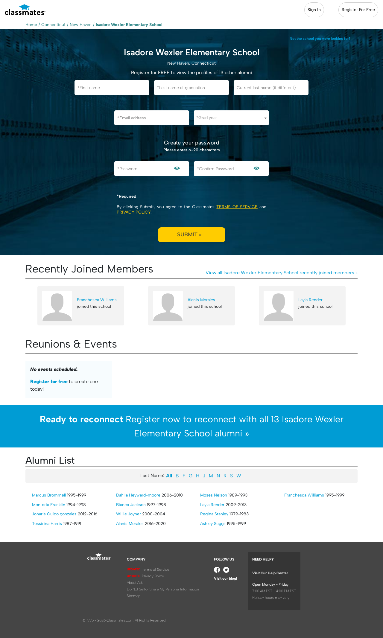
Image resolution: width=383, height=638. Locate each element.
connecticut (53, 24)
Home (31, 24)
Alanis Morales (201, 299)
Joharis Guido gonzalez (54, 514)
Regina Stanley (214, 514)
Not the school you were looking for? (320, 38)
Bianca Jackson (131, 504)
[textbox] (231, 117)
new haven (81, 24)
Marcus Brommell (49, 495)
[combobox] (231, 117)
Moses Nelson (213, 495)
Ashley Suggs (213, 523)
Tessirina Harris (47, 523)
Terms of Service (236, 206)
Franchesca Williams (97, 299)
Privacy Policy (134, 212)
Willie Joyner (128, 514)
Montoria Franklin (48, 504)
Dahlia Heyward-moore (138, 495)
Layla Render (310, 299)
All (169, 476)
